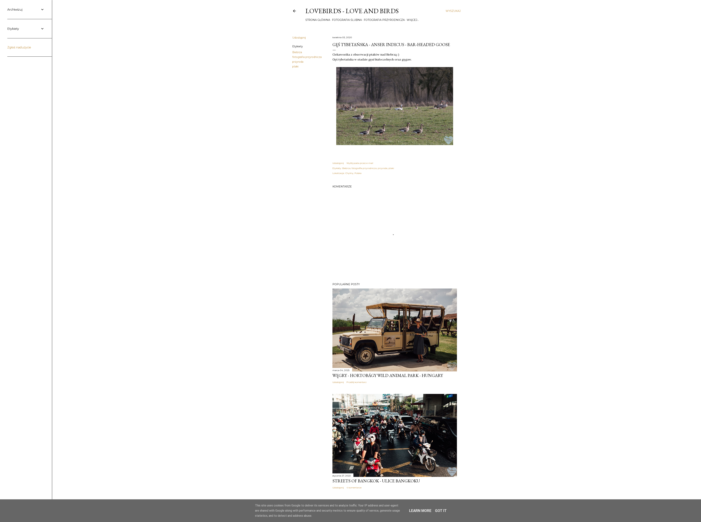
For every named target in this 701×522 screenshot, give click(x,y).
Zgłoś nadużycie (19, 47)
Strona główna (317, 20)
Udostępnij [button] (299, 37)
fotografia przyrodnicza (307, 57)
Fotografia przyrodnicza (384, 20)
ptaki (295, 66)
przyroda (297, 61)
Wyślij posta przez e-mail (359, 163)
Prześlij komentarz (356, 382)
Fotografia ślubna (347, 20)
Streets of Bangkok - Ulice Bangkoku (376, 481)
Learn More (420, 510)
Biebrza (297, 52)
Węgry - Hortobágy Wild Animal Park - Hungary (387, 375)
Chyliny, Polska (353, 173)
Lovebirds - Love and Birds (352, 11)
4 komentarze (353, 487)
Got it (441, 510)
